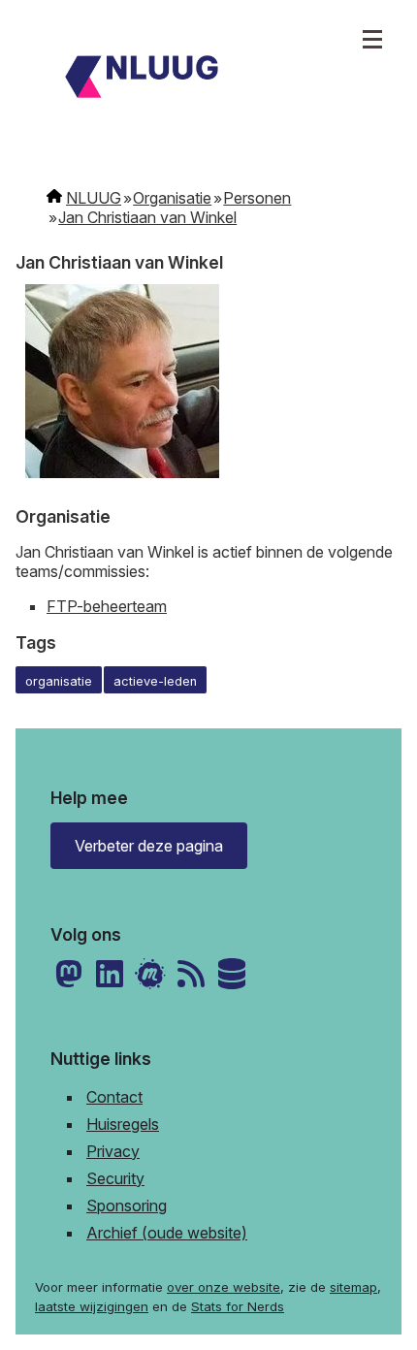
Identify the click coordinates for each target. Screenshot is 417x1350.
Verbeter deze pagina (149, 845)
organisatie (58, 681)
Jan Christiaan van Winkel (147, 217)
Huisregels (122, 1124)
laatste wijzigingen (91, 1306)
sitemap (353, 1287)
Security (115, 1178)
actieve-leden (155, 681)
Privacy (113, 1151)
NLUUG (93, 198)
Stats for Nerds (237, 1306)
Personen (257, 198)
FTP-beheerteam (107, 606)
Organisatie (172, 198)
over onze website (223, 1287)
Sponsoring (126, 1205)
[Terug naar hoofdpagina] (208, 79)
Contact (114, 1097)
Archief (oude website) (166, 1232)
